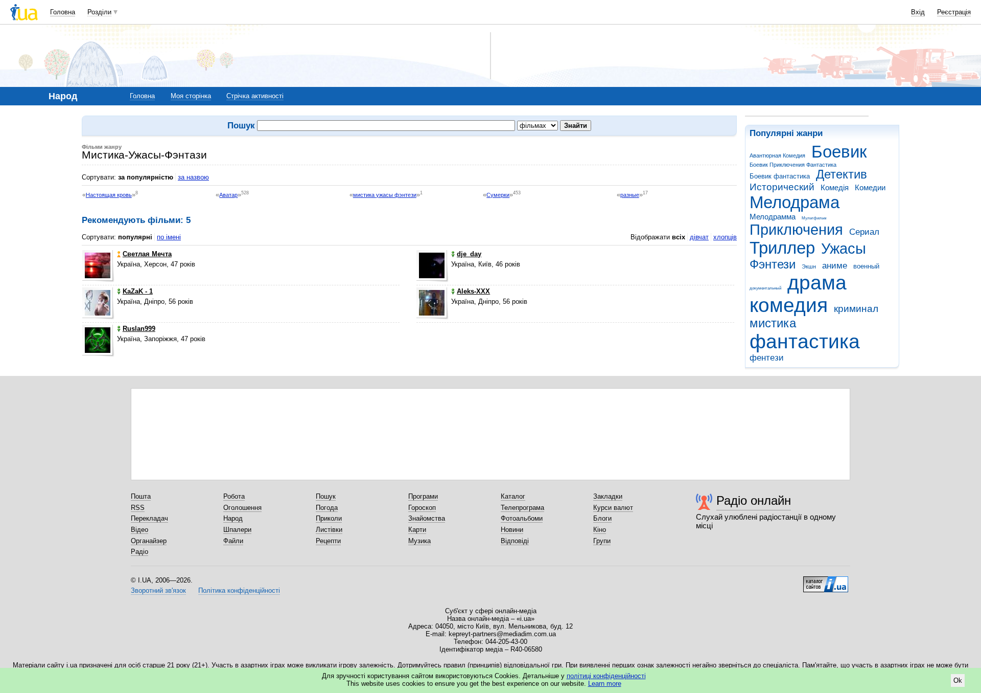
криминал (856, 308)
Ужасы (843, 248)
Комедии (870, 187)
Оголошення (242, 507)
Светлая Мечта (147, 254)
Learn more (604, 683)
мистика (773, 323)
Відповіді (515, 541)
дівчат (699, 237)
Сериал (864, 232)
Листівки (329, 529)
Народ (233, 518)
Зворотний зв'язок (158, 590)
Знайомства (426, 518)
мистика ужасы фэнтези (384, 195)
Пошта (141, 496)
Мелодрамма (773, 216)
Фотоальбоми (522, 518)
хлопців (725, 237)
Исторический (782, 187)
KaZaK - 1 (138, 291)
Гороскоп (422, 507)
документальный (765, 288)
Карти (417, 529)
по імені (169, 237)
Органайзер (149, 541)
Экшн (809, 266)
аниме (834, 266)
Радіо (139, 551)
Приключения (796, 229)
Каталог (513, 496)
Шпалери (237, 529)
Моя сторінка (191, 96)
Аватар (228, 195)
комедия (789, 305)
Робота (234, 496)
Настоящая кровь (109, 195)
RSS (138, 507)
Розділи (99, 12)
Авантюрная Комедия (777, 155)
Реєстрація (954, 12)
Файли (233, 541)
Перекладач (149, 518)
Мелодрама (794, 202)
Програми (423, 496)
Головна (62, 12)
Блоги (602, 518)
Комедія (835, 187)
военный (866, 266)
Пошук (326, 496)
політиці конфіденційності (606, 676)
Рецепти (328, 541)
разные (629, 195)
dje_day (469, 254)
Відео (139, 529)
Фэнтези (773, 264)
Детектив (841, 174)
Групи (602, 541)
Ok (957, 680)
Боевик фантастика (780, 176)
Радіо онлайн (753, 500)
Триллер (782, 247)
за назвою (193, 177)
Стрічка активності (255, 96)
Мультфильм (814, 218)
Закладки (607, 496)
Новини (512, 529)
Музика (419, 541)
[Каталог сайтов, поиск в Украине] (825, 580)
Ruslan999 (139, 328)
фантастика (805, 341)
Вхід (918, 12)
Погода (327, 507)
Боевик (839, 151)
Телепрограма (522, 507)
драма (817, 283)
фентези (767, 358)
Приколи (329, 518)
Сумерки (497, 195)
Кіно (599, 529)
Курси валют (613, 507)
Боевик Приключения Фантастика (793, 165)
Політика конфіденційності (239, 590)
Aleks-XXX (473, 291)
